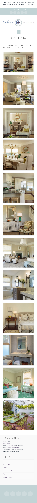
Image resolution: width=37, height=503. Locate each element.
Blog (4, 474)
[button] (18, 32)
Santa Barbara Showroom (9, 470)
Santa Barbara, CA (7, 443)
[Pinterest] (25, 12)
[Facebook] (14, 12)
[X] (18, 12)
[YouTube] (22, 12)
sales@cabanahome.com (12, 447)
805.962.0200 (10, 445)
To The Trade (6, 464)
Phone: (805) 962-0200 (18, 9)
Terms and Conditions (8, 477)
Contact (5, 467)
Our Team (5, 461)
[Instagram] (11, 12)
